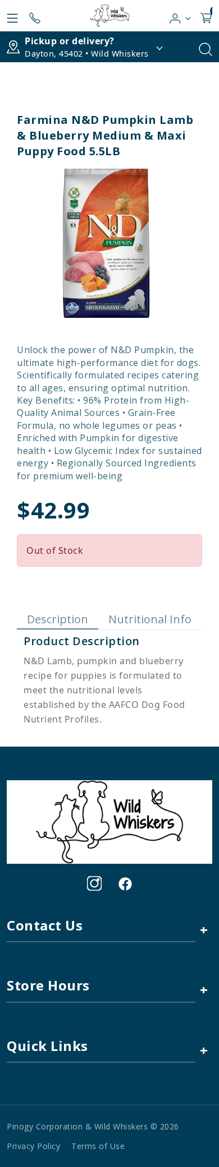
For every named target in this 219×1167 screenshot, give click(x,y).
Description (57, 619)
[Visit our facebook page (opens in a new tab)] (124, 883)
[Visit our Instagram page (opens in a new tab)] (94, 883)
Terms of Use (98, 1146)
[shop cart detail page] (206, 15)
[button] (180, 15)
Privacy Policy (33, 1146)
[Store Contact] (34, 15)
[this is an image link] (109, 821)
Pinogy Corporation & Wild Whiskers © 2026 (93, 1126)
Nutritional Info (149, 619)
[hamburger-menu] (12, 15)
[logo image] (109, 15)
